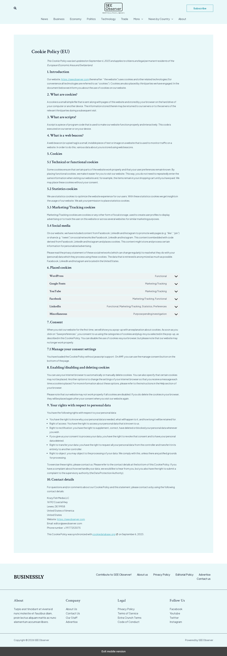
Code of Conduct (128, 622)
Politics (91, 19)
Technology (108, 19)
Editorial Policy (184, 574)
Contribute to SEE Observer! (114, 574)
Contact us (204, 578)
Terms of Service (128, 613)
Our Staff (71, 617)
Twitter (174, 617)
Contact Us (73, 613)
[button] (15, 8)
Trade (124, 19)
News (44, 19)
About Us (71, 609)
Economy (75, 19)
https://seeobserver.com (75, 79)
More (136, 19)
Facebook (176, 609)
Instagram (176, 622)
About (182, 19)
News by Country (159, 19)
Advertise (205, 574)
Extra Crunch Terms (129, 617)
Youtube (175, 613)
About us (142, 574)
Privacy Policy (161, 574)
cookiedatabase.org (103, 534)
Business (58, 19)
